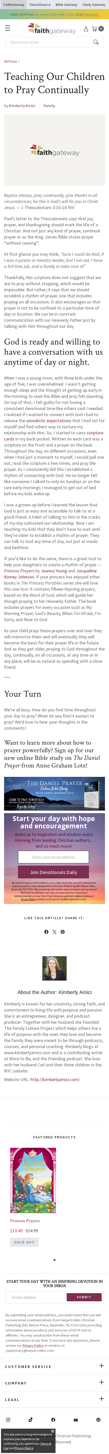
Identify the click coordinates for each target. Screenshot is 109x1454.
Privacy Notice (24, 1448)
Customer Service (28, 1366)
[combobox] (54, 42)
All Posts (10, 61)
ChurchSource (40, 4)
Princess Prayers (25, 1221)
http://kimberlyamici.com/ (55, 1079)
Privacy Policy (33, 1345)
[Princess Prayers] (33, 1180)
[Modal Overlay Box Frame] (54, 858)
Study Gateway (94, 4)
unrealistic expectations (48, 420)
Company (16, 1382)
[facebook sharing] (46, 932)
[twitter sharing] (54, 932)
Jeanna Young (54, 571)
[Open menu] (7, 27)
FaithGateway (14, 4)
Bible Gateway (67, 4)
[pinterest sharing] (63, 932)
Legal (12, 1399)
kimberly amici (22, 105)
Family (49, 105)
